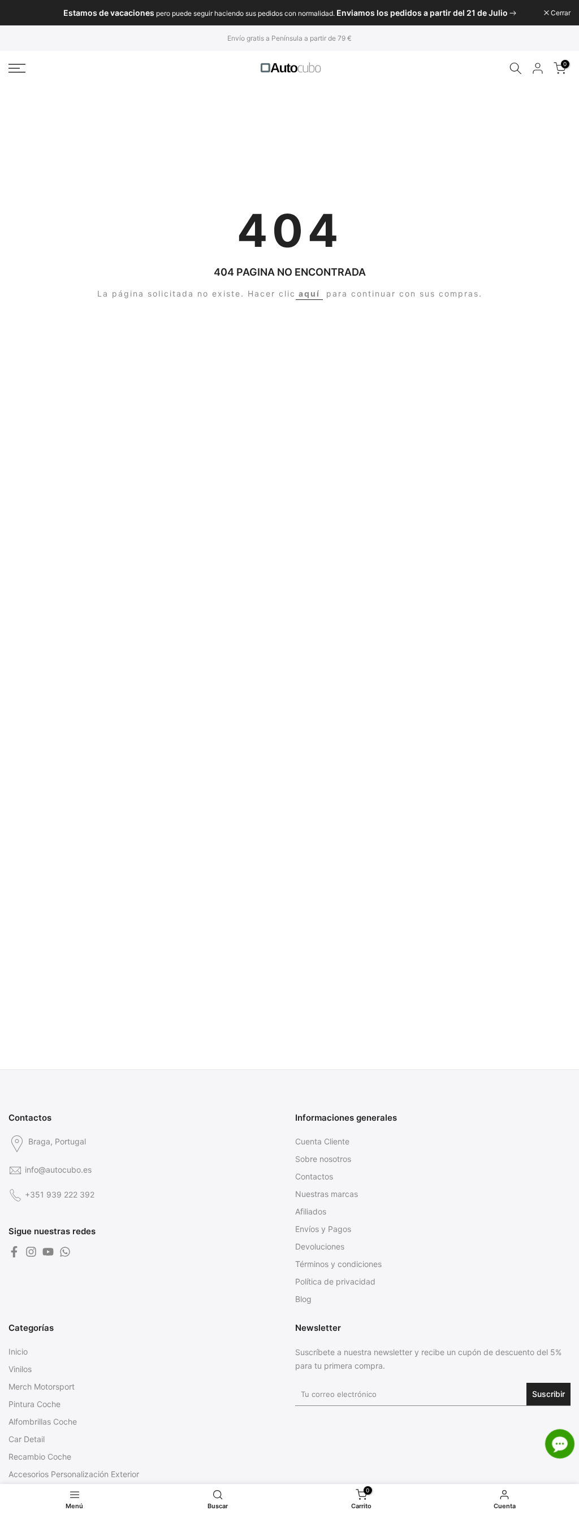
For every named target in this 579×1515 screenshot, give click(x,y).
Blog (303, 1299)
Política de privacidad (335, 1281)
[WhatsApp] (65, 1251)
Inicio (18, 1351)
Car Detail (26, 1439)
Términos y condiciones (338, 1264)
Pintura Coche (34, 1404)
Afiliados (310, 1211)
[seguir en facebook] (14, 1251)
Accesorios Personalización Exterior (73, 1474)
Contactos (314, 1176)
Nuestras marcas (326, 1194)
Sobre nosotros (323, 1159)
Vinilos (20, 1369)
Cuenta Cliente (322, 1141)
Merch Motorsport (41, 1386)
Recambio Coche (39, 1456)
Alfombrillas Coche (42, 1421)
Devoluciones (319, 1246)
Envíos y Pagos (323, 1229)
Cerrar (24, 13)
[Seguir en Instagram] (31, 1251)
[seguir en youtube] (48, 1251)
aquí (309, 293)
